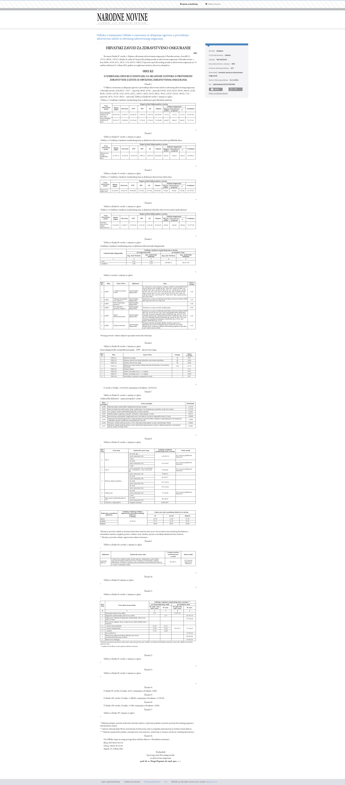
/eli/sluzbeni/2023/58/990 (224, 84)
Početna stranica (214, 4)
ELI (166, 782)
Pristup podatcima (152, 782)
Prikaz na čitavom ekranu (218, 94)
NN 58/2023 (222, 60)
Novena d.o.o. (211, 782)
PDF (235, 89)
